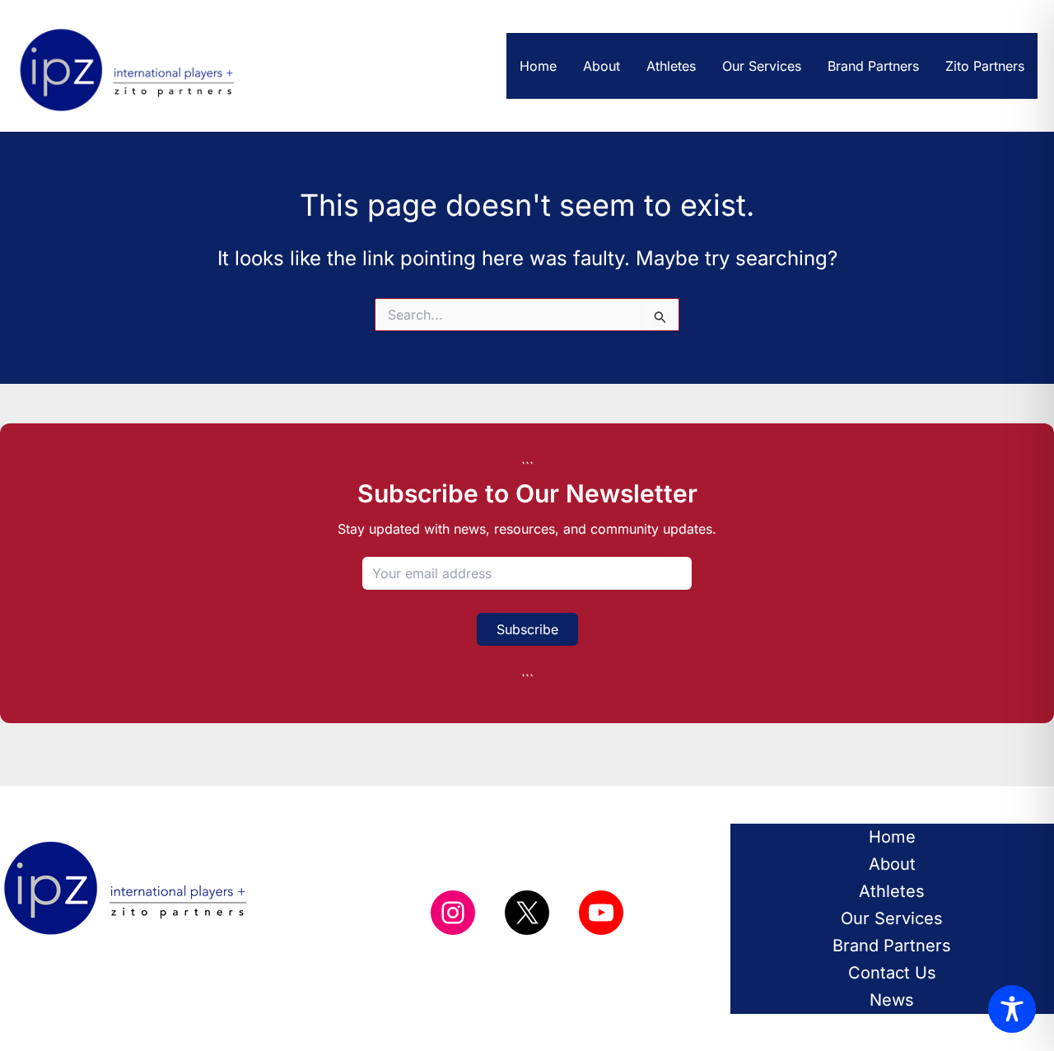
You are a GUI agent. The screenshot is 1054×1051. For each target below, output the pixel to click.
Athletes (671, 66)
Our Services (761, 66)
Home (538, 66)
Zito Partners (984, 66)
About (601, 66)
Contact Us (892, 973)
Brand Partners (873, 66)
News (892, 1000)
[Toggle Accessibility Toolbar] (1012, 1009)
